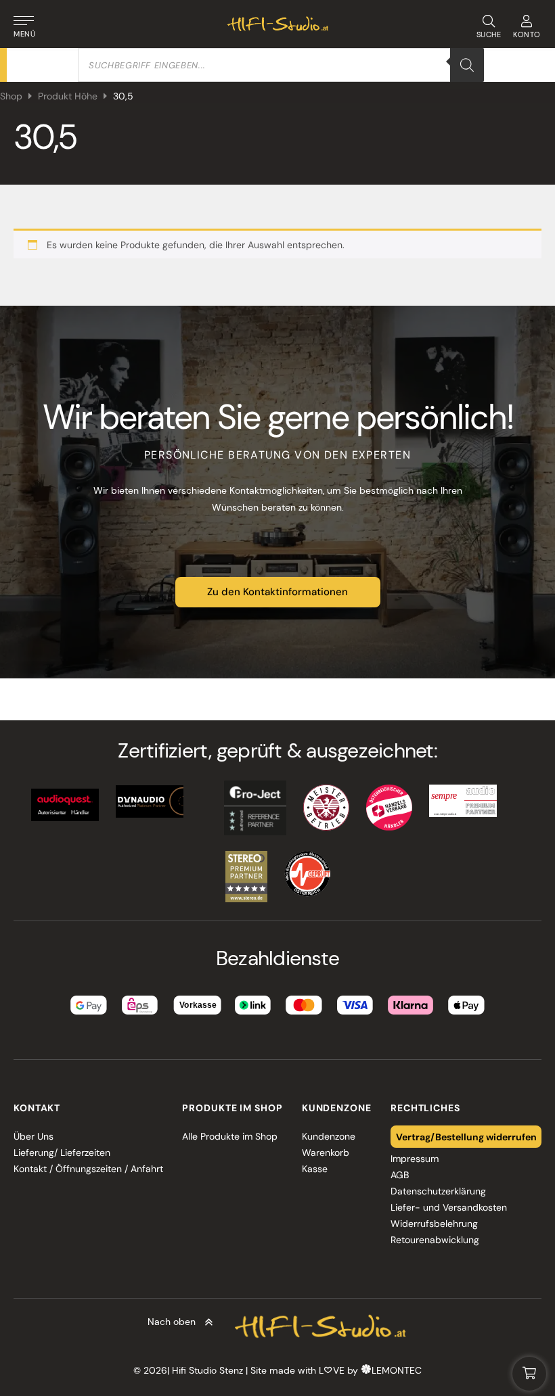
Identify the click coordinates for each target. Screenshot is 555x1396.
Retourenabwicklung (435, 1240)
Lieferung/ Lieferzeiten (62, 1152)
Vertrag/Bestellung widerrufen (466, 1136)
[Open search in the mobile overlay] (281, 65)
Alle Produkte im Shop (230, 1136)
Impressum (415, 1159)
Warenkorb (325, 1152)
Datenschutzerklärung (438, 1191)
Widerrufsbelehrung (434, 1223)
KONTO (527, 34)
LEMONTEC (397, 1370)
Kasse (315, 1169)
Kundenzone (328, 1136)
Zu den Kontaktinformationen (277, 592)
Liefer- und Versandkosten (449, 1207)
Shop (11, 96)
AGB (400, 1175)
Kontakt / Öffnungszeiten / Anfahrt (88, 1169)
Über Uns (33, 1136)
